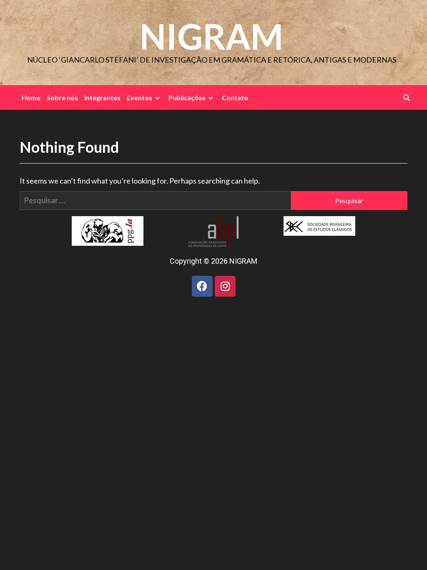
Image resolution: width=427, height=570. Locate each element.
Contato (235, 97)
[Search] (406, 98)
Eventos (139, 97)
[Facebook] (202, 286)
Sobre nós (62, 97)
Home (31, 97)
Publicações (187, 97)
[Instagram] (225, 286)
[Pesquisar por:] (155, 200)
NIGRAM (211, 36)
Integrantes (102, 97)
